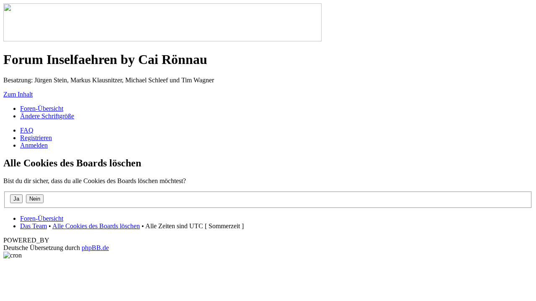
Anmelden (34, 145)
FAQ (27, 130)
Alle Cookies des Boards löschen (96, 226)
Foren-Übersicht (41, 108)
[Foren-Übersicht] (162, 39)
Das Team (33, 226)
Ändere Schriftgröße (47, 116)
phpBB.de (95, 247)
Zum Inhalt (18, 94)
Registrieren (36, 137)
